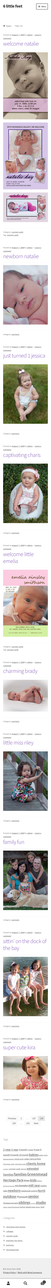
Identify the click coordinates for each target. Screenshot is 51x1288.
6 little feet (12, 6)
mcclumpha (21, 1185)
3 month (23, 1149)
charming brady (20, 670)
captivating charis (21, 454)
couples (5, 1169)
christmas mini (20, 1164)
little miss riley (18, 742)
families (20, 1174)
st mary (33, 1203)
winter (38, 1207)
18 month (24, 1155)
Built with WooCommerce (30, 1272)
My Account (8, 1283)
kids (33, 1180)
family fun (13, 841)
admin (30, 35)
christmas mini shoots (15, 1227)
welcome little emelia (18, 557)
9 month (14, 1155)
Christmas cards (9, 1164)
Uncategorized (12, 1250)
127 (34, 1118)
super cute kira (19, 1047)
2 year (14, 1149)
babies (34, 1155)
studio (41, 1202)
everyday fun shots (14, 1240)
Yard (42, 1207)
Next (36, 1123)
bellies (41, 1155)
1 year (7, 1149)
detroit (23, 1169)
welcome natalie (21, 43)
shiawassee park (10, 1203)
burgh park (19, 1159)
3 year (30, 1149)
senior (33, 1196)
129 (14, 1123)
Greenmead (37, 1174)
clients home (35, 1163)
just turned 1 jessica (24, 355)
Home (8, 26)
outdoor (9, 1196)
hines (27, 1180)
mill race (34, 1185)
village (5, 1207)
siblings (24, 1202)
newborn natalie (21, 256)
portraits (15, 334)
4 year (37, 1149)
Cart (39, 1281)
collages (9, 1231)
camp (26, 1159)
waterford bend (13, 1207)
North (41, 1190)
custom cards (17, 232)
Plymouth (22, 1196)
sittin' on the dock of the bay (24, 944)
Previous (12, 1118)
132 (28, 1123)
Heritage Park (13, 1180)
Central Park (35, 1159)
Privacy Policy (9, 1272)
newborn (14, 1191)
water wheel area (27, 1207)
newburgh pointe (29, 1191)
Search (25, 1283)
